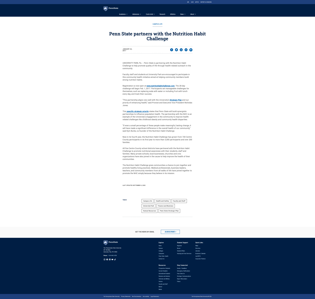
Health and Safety (162, 201)
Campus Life (157, 24)
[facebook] (171, 50)
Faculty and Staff (179, 201)
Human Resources (149, 211)
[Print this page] (190, 49)
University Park (148, 206)
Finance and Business (165, 206)
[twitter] (176, 50)
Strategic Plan (176, 100)
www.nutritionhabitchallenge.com (161, 86)
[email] (186, 50)
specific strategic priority (137, 111)
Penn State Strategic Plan (169, 211)
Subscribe (170, 232)
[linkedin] (181, 50)
